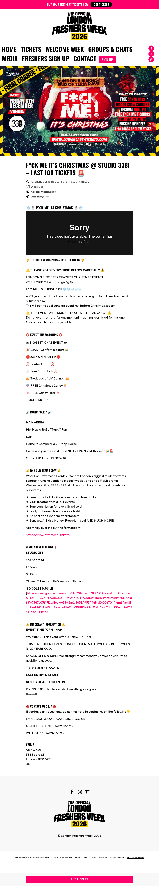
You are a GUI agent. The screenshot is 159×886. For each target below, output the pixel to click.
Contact (84, 58)
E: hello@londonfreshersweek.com (32, 857)
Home (9, 49)
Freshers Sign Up (45, 58)
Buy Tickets (79, 879)
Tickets (31, 49)
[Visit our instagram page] (151, 54)
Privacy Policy (117, 857)
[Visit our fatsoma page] (151, 59)
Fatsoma (103, 857)
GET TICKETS (101, 4)
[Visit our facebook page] (151, 48)
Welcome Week (64, 49)
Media (10, 58)
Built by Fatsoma (135, 857)
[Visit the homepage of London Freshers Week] (79, 25)
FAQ (86, 857)
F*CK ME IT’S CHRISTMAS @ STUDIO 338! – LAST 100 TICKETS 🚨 (77, 168)
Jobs (93, 857)
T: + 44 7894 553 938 (62, 857)
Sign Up (107, 59)
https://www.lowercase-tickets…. (49, 535)
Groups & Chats (110, 49)
